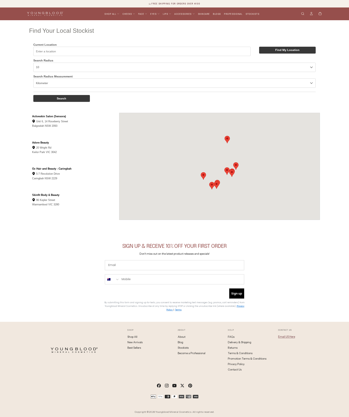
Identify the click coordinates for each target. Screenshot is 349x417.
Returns (233, 347)
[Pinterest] (190, 385)
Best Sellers (134, 347)
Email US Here (286, 336)
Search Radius (43, 60)
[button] (303, 14)
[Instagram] (166, 385)
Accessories (183, 14)
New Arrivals (135, 342)
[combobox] (112, 279)
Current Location (45, 44)
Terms (178, 309)
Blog (180, 342)
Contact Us (235, 369)
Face (141, 14)
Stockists (253, 14)
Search (61, 98)
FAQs (231, 336)
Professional (233, 14)
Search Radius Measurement (53, 76)
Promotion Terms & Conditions (247, 358)
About (181, 336)
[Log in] (311, 14)
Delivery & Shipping (239, 342)
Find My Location (287, 50)
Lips (165, 14)
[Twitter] (182, 385)
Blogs (217, 14)
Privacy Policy (236, 364)
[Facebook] (159, 385)
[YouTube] (174, 385)
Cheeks (127, 14)
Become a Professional (191, 353)
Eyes (153, 14)
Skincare (204, 14)
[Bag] (320, 14)
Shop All (110, 14)
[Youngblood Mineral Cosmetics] (74, 350)
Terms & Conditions (240, 353)
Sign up (236, 293)
